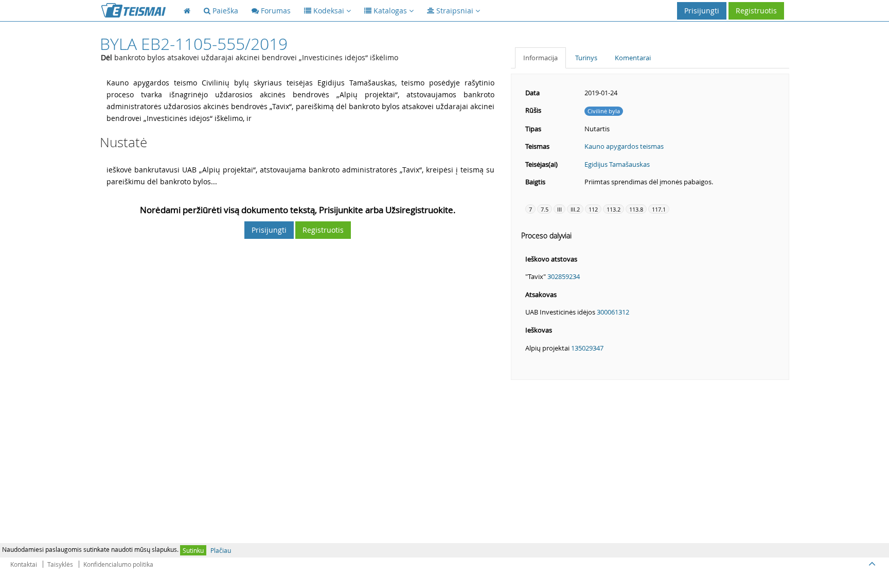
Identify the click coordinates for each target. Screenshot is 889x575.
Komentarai (633, 57)
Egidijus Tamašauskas (617, 164)
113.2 (613, 209)
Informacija (540, 57)
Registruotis (756, 10)
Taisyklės (60, 564)
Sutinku (193, 550)
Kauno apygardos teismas (624, 146)
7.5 (544, 209)
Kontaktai (23, 564)
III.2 (575, 209)
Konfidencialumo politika (118, 564)
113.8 (636, 209)
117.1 (659, 209)
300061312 (613, 312)
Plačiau (220, 550)
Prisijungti (701, 10)
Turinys (586, 57)
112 (593, 209)
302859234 (563, 276)
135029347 (587, 348)
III (559, 209)
